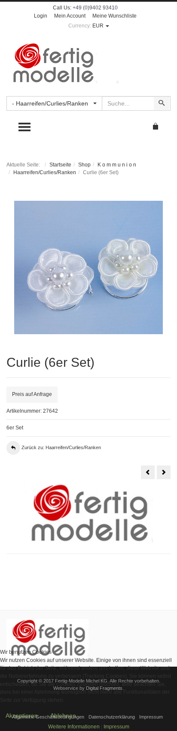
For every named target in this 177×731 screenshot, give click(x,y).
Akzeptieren (22, 715)
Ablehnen (63, 715)
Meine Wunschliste (114, 16)
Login (40, 16)
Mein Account (69, 16)
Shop (84, 165)
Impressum (116, 727)
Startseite (60, 165)
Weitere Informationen (74, 727)
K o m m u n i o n (117, 165)
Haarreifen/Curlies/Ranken (44, 172)
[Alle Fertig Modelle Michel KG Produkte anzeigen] (47, 638)
